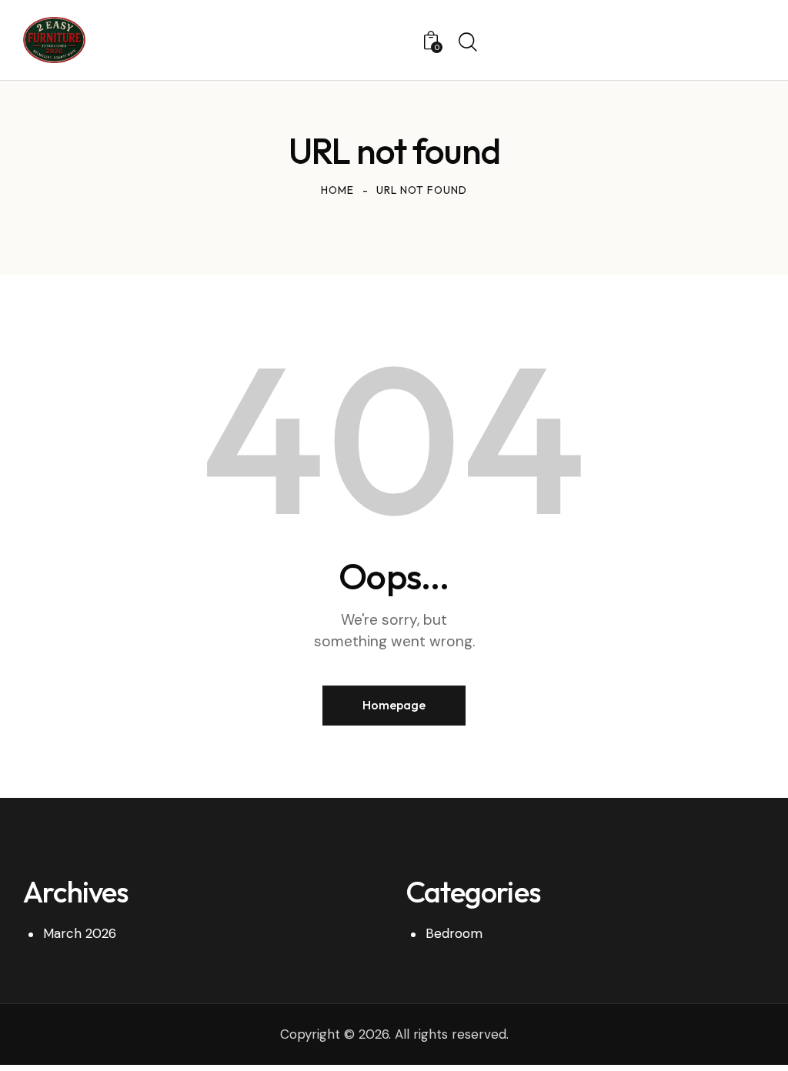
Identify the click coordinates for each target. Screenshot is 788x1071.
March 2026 (79, 933)
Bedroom (454, 933)
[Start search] (468, 42)
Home (337, 190)
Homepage (394, 704)
